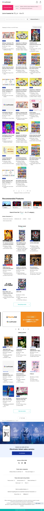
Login (40, 2)
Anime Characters (6, 216)
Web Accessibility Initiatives (21, 489)
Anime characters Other (7, 220)
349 (27, 190)
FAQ (26, 482)
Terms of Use (17, 494)
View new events (22, 411)
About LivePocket (31, 480)
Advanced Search (34, 19)
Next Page (30, 191)
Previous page (14, 191)
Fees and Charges (29, 471)
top (4, 420)
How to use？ (18, 482)
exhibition (24, 218)
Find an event (10, 480)
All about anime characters (8, 218)
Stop (18, 329)
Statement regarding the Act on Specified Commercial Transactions (21, 491)
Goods (29, 218)
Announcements (20, 480)
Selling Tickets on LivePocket (15, 471)
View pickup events (22, 304)
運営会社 (25, 494)
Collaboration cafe (17, 218)
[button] (15, 329)
